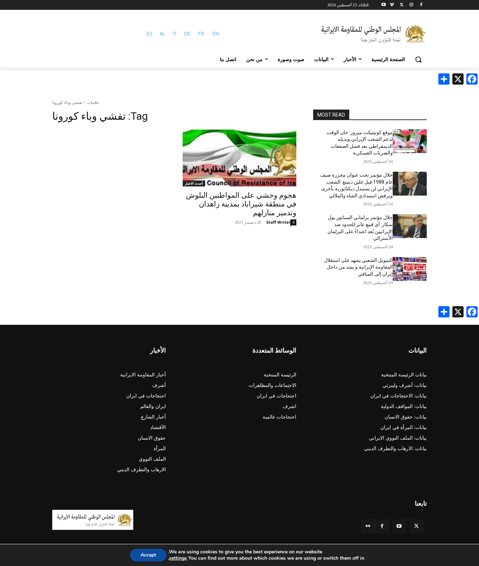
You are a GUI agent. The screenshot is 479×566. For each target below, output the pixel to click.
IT (175, 34)
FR (201, 34)
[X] (402, 5)
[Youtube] (384, 5)
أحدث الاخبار (194, 183)
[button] (418, 59)
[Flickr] (368, 526)
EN (215, 34)
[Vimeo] (392, 5)
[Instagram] (411, 5)
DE (187, 34)
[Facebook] (421, 5)
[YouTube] (399, 526)
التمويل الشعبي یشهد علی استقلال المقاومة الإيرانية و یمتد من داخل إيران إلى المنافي (358, 267)
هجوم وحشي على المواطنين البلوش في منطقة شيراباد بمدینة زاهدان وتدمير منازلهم (241, 204)
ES (150, 34)
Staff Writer (278, 222)
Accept (148, 555)
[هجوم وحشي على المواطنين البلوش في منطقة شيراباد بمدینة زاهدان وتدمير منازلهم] (239, 158)
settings (178, 558)
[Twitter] (416, 526)
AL (163, 34)
